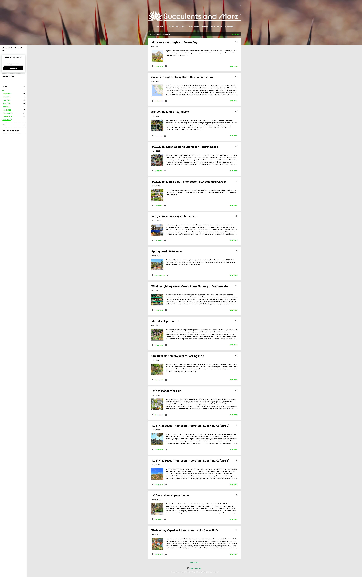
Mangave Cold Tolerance (198, 27)
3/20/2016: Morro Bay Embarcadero (174, 216)
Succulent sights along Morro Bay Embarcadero (182, 77)
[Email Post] (166, 67)
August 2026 (7, 93)
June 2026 (6, 100)
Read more (233, 66)
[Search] (240, 5)
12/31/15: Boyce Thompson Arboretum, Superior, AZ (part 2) (190, 425)
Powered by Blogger (195, 568)
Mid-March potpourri (164, 321)
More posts (194, 562)
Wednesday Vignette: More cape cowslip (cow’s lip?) (184, 530)
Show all (235, 34)
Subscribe (229, 27)
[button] (236, 42)
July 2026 (6, 97)
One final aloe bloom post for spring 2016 (177, 356)
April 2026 (6, 107)
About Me (159, 27)
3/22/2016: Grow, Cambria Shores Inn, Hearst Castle (184, 146)
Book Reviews (216, 27)
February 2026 (8, 113)
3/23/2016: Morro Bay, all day (170, 112)
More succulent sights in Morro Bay (174, 42)
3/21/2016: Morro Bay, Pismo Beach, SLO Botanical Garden (189, 181)
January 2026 (7, 117)
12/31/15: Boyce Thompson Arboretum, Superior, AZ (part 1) (190, 460)
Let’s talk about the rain (166, 391)
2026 (3, 90)
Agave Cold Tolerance (175, 27)
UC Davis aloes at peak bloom (170, 495)
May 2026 (6, 103)
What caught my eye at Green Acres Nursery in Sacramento (189, 286)
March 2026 (7, 110)
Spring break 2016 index (167, 251)
